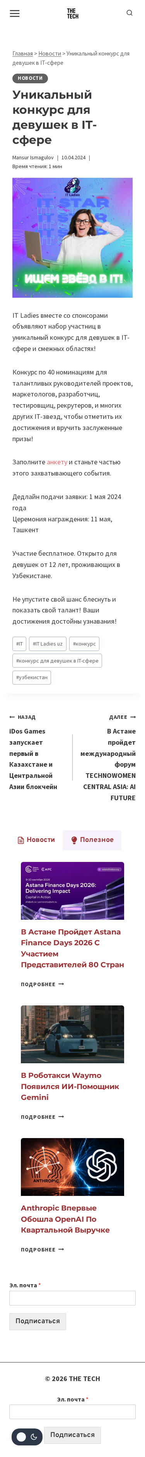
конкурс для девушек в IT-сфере (57, 660)
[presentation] (72, 891)
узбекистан (32, 677)
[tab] (36, 840)
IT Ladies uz (48, 643)
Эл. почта (25, 1285)
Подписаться (37, 1321)
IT (19, 643)
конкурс (84, 643)
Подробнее (42, 984)
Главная (22, 53)
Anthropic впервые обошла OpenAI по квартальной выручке (65, 1219)
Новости (49, 53)
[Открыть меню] (15, 13)
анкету (58, 461)
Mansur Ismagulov (33, 157)
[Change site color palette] (27, 1436)
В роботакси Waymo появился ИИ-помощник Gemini (70, 1086)
